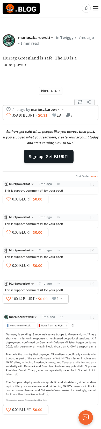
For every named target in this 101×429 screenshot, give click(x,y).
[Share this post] (88, 102)
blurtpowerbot (20, 184)
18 (59, 115)
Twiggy (67, 37)
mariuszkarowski (34, 37)
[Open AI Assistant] (85, 417)
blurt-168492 (50, 91)
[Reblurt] (80, 102)
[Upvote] (8, 115)
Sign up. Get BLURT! (49, 156)
